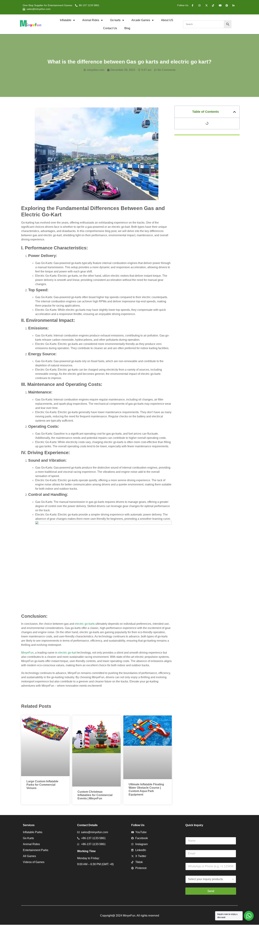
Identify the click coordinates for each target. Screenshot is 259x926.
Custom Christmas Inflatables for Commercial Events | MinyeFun (95, 795)
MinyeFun (27, 652)
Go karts (115, 20)
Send (210, 891)
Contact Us (110, 28)
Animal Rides (90, 20)
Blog (127, 28)
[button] (234, 111)
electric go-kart (67, 652)
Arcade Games (140, 20)
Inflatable (65, 20)
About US (167, 20)
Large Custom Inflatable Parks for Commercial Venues (42, 785)
